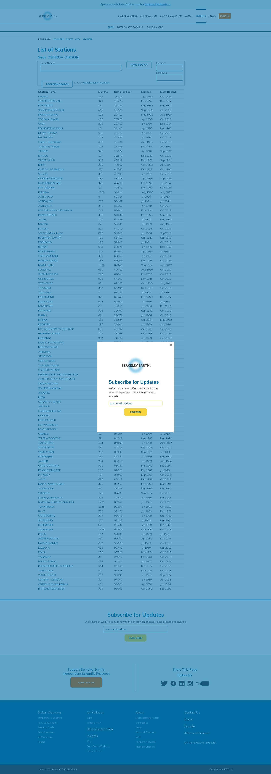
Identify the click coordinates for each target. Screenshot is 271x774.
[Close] (171, 345)
